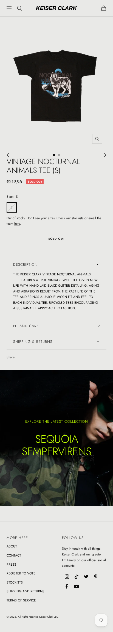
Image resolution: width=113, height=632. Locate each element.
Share (11, 357)
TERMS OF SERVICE (21, 600)
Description (25, 264)
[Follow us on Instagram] (67, 577)
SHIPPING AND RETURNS (25, 591)
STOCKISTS (15, 582)
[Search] (19, 8)
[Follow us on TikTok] (76, 577)
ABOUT (12, 546)
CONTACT (14, 555)
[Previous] (9, 155)
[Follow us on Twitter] (86, 577)
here (17, 223)
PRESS (11, 564)
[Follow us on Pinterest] (95, 577)
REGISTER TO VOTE (21, 573)
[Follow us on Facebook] (67, 586)
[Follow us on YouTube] (76, 586)
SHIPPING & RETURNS (32, 341)
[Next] (104, 155)
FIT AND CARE (26, 326)
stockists (77, 218)
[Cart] (103, 8)
